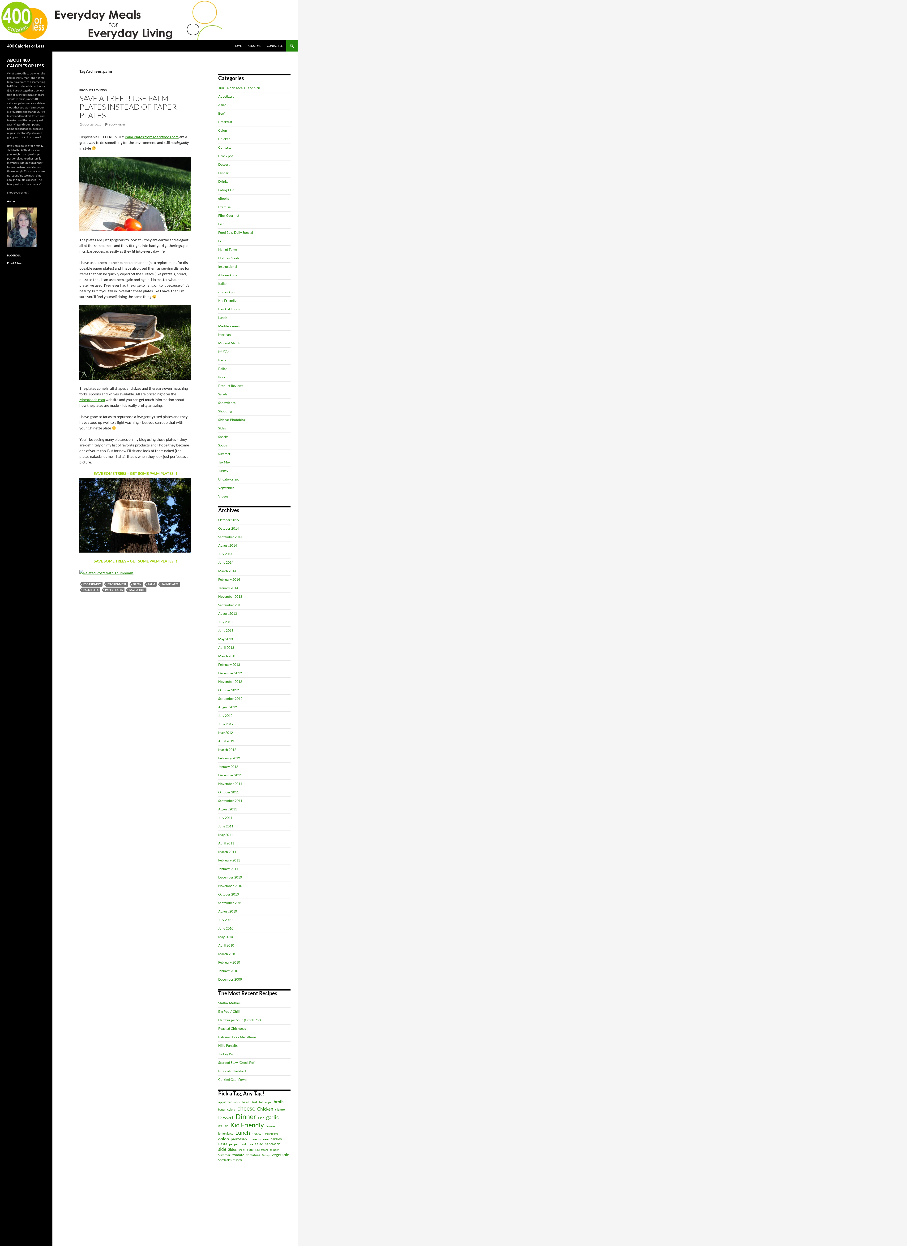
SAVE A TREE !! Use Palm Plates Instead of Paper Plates (128, 106)
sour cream (261, 1149)
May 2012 (225, 733)
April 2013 (226, 647)
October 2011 (228, 792)
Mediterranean (229, 326)
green (137, 584)
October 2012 (228, 690)
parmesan (239, 1139)
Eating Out (226, 190)
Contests (224, 147)
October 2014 (228, 528)
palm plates (170, 584)
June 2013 (225, 630)
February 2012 (229, 758)
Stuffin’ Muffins (229, 1003)
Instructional (227, 266)
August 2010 (227, 911)
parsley (276, 1139)
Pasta (222, 360)
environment (116, 584)
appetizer (225, 1102)
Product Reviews (93, 90)
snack (242, 1149)
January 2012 (228, 767)
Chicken (224, 139)
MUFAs (223, 352)
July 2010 (225, 920)
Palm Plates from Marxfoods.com (152, 136)
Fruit (222, 241)
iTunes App (226, 292)
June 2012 (225, 724)
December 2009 (230, 979)
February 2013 (229, 664)
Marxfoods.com (92, 399)
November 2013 (230, 596)
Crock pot (225, 156)
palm (151, 584)
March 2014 (227, 571)
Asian (222, 105)
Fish (221, 224)
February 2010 (229, 962)
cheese (246, 1108)
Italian (222, 283)
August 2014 (227, 545)
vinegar (237, 1159)
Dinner (223, 173)
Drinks (223, 181)
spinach (274, 1149)
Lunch (222, 318)
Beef (221, 113)
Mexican (224, 335)
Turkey (223, 471)
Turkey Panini (228, 1054)
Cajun (222, 130)
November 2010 (230, 886)
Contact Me (275, 45)
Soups (222, 445)
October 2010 (228, 894)
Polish (222, 369)
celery (231, 1109)
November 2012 (230, 681)
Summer (224, 454)
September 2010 (230, 903)
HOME (238, 45)
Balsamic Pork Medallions (237, 1037)
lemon (270, 1126)
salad (259, 1144)
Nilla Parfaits (228, 1045)
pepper (234, 1144)
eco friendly (92, 584)
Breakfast (225, 122)
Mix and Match (229, 343)
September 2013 (230, 605)
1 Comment (116, 124)
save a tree (137, 589)
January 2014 (228, 588)
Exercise (224, 207)
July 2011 (225, 818)
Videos (223, 496)
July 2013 (225, 622)
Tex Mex (224, 462)
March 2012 (227, 750)
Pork (221, 377)
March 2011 (227, 852)
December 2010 (230, 877)
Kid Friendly (227, 301)
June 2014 (225, 562)
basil (245, 1102)
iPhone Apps (227, 275)
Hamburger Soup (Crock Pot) (239, 1020)
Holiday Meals (228, 258)
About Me (254, 45)
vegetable (280, 1154)
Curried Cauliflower (233, 1079)
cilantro (280, 1109)
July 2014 (225, 554)
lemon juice (225, 1133)
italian (223, 1126)
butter (221, 1109)
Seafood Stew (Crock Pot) (236, 1062)
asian (237, 1102)
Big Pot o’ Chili (229, 1011)
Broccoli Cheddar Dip (234, 1071)
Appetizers (226, 96)
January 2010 (228, 971)
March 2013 (227, 656)
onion (223, 1138)
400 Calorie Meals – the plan (239, 88)
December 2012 (230, 673)
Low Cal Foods (229, 309)
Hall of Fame (227, 249)
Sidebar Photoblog (231, 420)
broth (278, 1101)
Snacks (223, 437)
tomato (238, 1155)
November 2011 (230, 784)
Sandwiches (226, 403)
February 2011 (229, 860)
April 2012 (226, 741)
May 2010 (225, 937)
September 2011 (230, 801)
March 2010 (227, 954)
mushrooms (271, 1133)
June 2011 (225, 826)
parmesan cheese (259, 1139)
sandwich (272, 1144)
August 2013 (227, 613)
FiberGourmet (228, 215)
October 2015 (228, 520)
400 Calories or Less (25, 45)
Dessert (224, 164)
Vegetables (226, 488)
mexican (257, 1133)
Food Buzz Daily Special (235, 232)
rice (251, 1144)
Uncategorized (229, 479)
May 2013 (225, 639)
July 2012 (225, 716)
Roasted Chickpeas (232, 1028)
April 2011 (226, 843)
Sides (222, 428)
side (222, 1149)
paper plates (114, 589)
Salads (222, 394)
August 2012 (227, 707)
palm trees (90, 589)
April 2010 (226, 945)
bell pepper (265, 1102)
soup (250, 1149)
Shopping (225, 411)
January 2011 (228, 869)
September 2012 (230, 699)
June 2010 (225, 928)
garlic (272, 1117)
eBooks (223, 198)
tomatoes (253, 1155)
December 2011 (230, 775)
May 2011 (225, 835)
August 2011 (227, 809)
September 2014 (230, 537)
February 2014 (229, 579)
